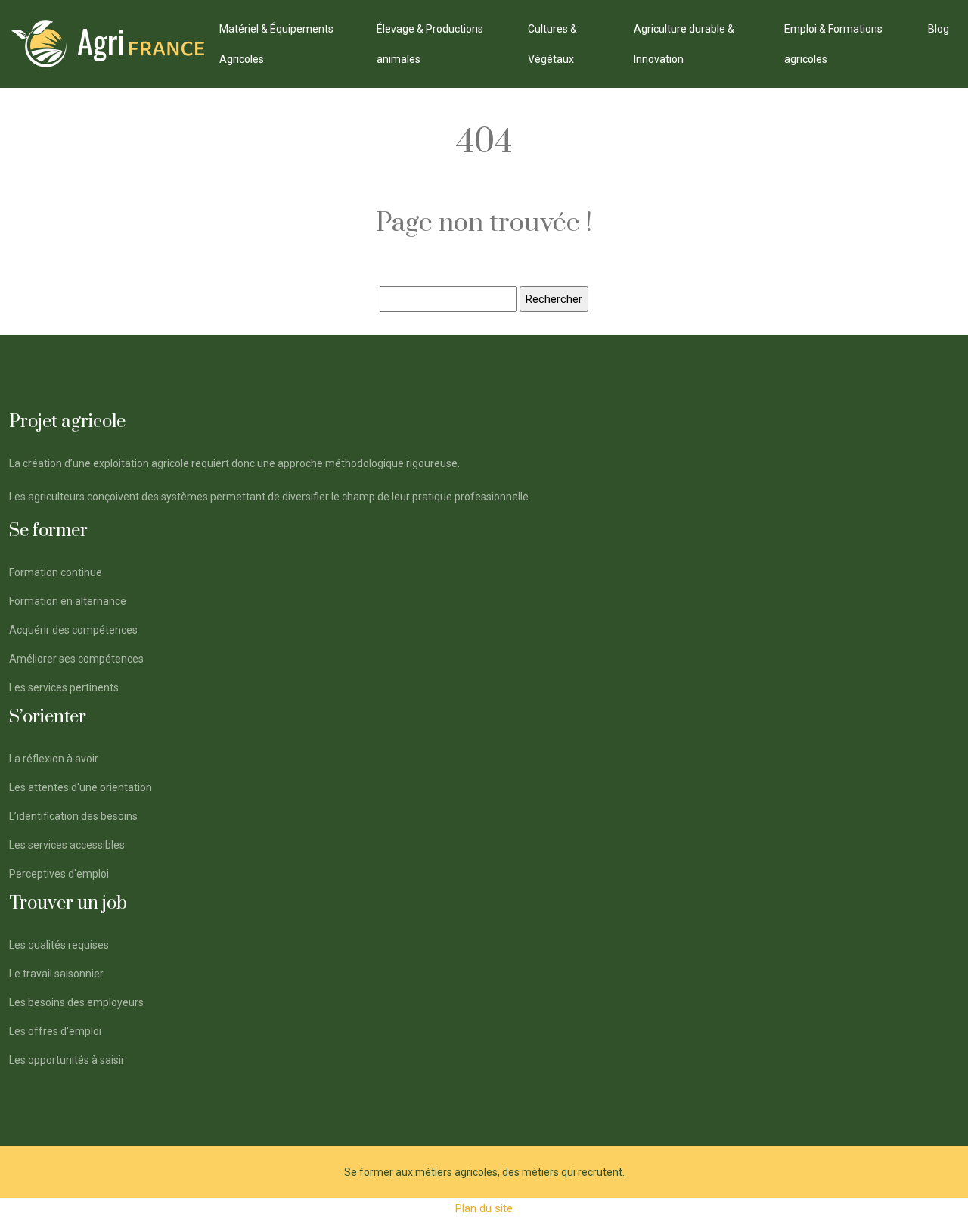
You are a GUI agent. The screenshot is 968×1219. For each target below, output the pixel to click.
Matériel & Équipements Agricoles (276, 44)
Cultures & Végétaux (552, 44)
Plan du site (484, 1208)
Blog (938, 29)
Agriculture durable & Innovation (684, 44)
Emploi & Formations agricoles (833, 44)
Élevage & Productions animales (430, 44)
